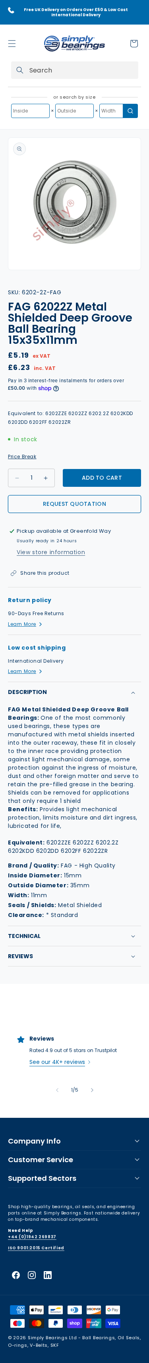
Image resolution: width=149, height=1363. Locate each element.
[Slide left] (57, 1090)
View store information (51, 552)
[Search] (20, 70)
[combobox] (74, 70)
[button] (12, 43)
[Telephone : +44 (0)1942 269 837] (11, 10)
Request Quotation (74, 504)
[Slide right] (92, 1090)
